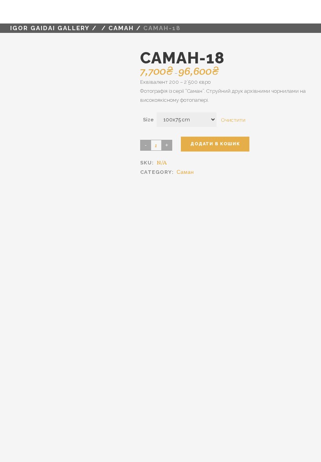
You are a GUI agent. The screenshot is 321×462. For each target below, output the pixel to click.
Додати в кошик (215, 143)
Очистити (233, 120)
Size (148, 120)
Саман (121, 28)
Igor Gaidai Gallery (50, 28)
